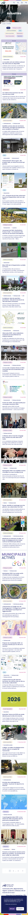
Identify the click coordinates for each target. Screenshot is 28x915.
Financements (7, 227)
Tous (8, 27)
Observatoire (6, 59)
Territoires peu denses (18, 536)
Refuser (12, 909)
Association (6, 711)
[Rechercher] (14, 3)
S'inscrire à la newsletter (14, 895)
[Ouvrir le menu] (26, 3)
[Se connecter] (24, 278)
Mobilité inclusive (7, 295)
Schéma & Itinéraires (11, 30)
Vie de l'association (10, 36)
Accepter (20, 909)
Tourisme (14, 227)
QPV (23, 295)
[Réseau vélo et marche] (3, 3)
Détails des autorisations (11, 904)
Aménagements (7, 123)
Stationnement (15, 158)
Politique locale (16, 123)
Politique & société (16, 27)
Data (20, 30)
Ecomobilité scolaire (8, 745)
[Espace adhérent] (18, 3)
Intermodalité (7, 158)
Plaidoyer (6, 468)
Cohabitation (7, 849)
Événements (20, 33)
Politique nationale (16, 365)
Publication (19, 36)
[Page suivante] (22, 870)
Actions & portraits (10, 33)
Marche (5, 502)
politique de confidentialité (10, 900)
